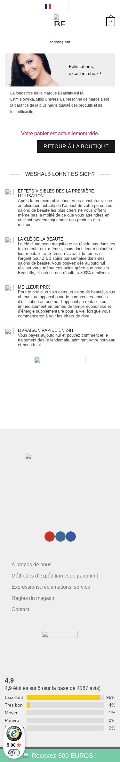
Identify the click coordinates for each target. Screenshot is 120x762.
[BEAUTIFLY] (59, 20)
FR (55, 6)
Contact (20, 609)
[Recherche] (74, 6)
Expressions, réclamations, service (51, 587)
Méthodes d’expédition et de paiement (55, 575)
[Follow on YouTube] (49, 536)
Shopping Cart (60, 42)
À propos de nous (32, 564)
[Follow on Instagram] (60, 536)
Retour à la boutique (76, 146)
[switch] (14, 752)
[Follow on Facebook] (71, 536)
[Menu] (8, 21)
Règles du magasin (34, 598)
